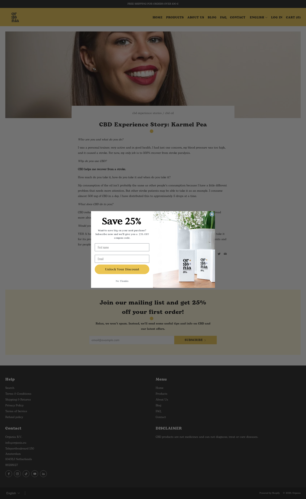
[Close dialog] (212, 214)
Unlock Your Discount (122, 269)
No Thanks (122, 281)
